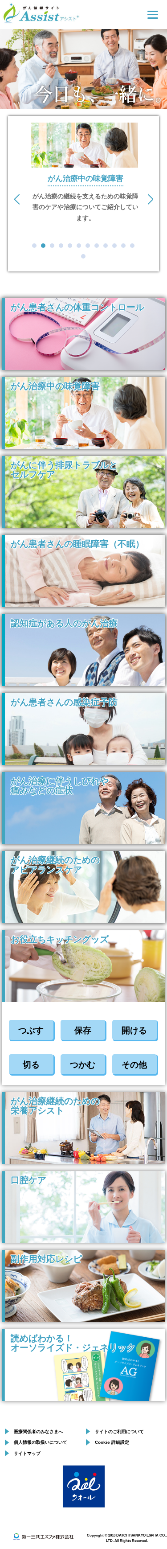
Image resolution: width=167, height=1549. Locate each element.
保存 (82, 1030)
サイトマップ (27, 1453)
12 (132, 245)
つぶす (31, 1030)
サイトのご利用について (119, 1431)
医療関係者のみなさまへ (38, 1431)
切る (31, 1064)
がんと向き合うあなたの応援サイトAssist (40, 14)
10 (114, 245)
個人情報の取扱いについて (40, 1442)
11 (123, 245)
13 (83, 256)
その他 (134, 1064)
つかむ (82, 1064)
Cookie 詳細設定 (112, 1442)
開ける (134, 1030)
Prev (17, 199)
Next (150, 199)
